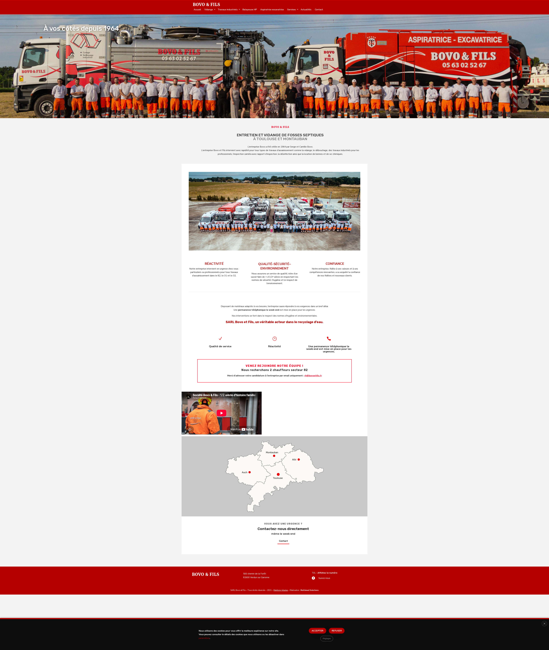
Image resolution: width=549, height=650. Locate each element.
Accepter (317, 630)
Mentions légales (280, 590)
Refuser (337, 630)
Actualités (306, 9)
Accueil (197, 9)
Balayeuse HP (249, 9)
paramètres (204, 638)
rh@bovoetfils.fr (313, 375)
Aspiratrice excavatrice (272, 9)
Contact (319, 9)
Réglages (327, 638)
